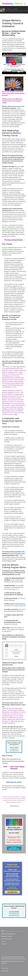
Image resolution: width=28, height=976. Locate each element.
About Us (3, 941)
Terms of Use (4, 968)
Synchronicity (15, 113)
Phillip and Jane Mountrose (15, 106)
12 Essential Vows (19, 604)
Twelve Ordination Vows (17, 553)
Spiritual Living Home (6, 938)
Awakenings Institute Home (8, 933)
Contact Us (4, 944)
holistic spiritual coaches (18, 139)
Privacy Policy (4, 971)
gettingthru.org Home (6, 936)
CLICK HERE (14, 912)
